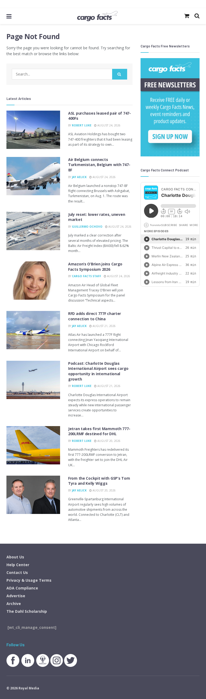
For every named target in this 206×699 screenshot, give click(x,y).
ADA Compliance (22, 588)
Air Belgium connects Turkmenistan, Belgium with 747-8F (99, 164)
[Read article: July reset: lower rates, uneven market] (33, 231)
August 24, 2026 (108, 125)
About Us (15, 556)
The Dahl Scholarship (26, 611)
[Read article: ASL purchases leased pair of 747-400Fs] (33, 130)
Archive (13, 603)
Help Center (17, 564)
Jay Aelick (79, 177)
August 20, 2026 (108, 441)
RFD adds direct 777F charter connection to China (94, 316)
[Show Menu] (9, 16)
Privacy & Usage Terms (29, 580)
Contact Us (17, 572)
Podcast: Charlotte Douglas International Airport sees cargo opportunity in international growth (98, 371)
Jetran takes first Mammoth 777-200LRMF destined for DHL (99, 431)
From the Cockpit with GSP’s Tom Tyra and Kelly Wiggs (99, 481)
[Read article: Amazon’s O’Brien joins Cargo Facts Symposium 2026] (33, 280)
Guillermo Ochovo (87, 226)
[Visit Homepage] (97, 16)
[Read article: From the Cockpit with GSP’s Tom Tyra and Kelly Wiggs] (33, 495)
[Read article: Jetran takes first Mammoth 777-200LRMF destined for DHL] (33, 445)
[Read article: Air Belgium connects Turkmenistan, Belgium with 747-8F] (33, 176)
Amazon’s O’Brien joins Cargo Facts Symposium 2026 (95, 266)
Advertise (15, 595)
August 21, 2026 (104, 326)
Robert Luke (81, 125)
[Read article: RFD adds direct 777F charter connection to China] (33, 330)
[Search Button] (119, 74)
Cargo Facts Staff (86, 276)
